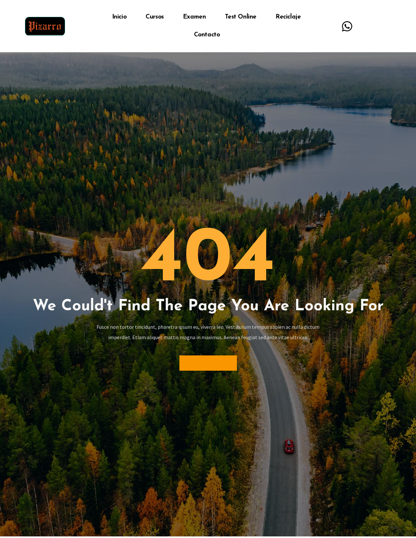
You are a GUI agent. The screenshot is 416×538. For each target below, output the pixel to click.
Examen (194, 17)
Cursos (155, 17)
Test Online (240, 17)
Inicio (119, 17)
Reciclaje (288, 17)
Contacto (207, 35)
